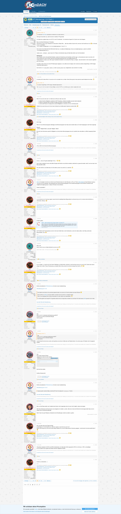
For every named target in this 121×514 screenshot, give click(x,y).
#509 (96, 218)
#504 (96, 119)
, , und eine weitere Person (46, 73)
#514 (96, 331)
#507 (96, 179)
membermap (51, 21)
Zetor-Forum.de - (46, 111)
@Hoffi (85, 298)
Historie (52, 25)
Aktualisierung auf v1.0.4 (42, 288)
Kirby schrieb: (40, 82)
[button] (36, 11)
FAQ (30, 25)
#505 (96, 143)
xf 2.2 (63, 21)
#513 (96, 311)
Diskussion (57, 25)
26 (37, 27)
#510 (96, 243)
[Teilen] (94, 30)
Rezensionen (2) (45, 25)
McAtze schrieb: (40, 32)
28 (41, 27)
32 (45, 27)
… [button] (31, 27)
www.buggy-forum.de (45, 320)
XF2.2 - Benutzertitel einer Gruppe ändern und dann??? (53, 222)
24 (33, 27)
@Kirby (45, 294)
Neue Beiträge (25, 13)
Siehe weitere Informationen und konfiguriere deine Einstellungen (36, 511)
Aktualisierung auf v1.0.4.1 (42, 387)
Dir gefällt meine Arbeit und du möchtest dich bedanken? (45, 91)
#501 (96, 30)
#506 (96, 158)
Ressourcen (42, 11)
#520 (96, 459)
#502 (96, 77)
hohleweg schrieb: (40, 333)
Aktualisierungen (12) (36, 25)
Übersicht (26, 25)
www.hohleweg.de (45, 321)
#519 (96, 444)
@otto (38, 182)
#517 (96, 404)
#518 (96, 423)
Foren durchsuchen (32, 13)
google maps (44, 21)
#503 (96, 96)
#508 (96, 197)
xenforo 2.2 (58, 21)
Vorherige (26, 27)
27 (39, 27)
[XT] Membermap (49, 286)
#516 (96, 382)
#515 (96, 352)
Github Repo (44, 34)
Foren (27, 11)
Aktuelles (34, 11)
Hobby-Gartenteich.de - (46, 110)
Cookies (36, 509)
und (42, 259)
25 (35, 27)
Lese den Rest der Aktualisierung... (44, 302)
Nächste (48, 27)
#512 (96, 283)
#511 (96, 262)
